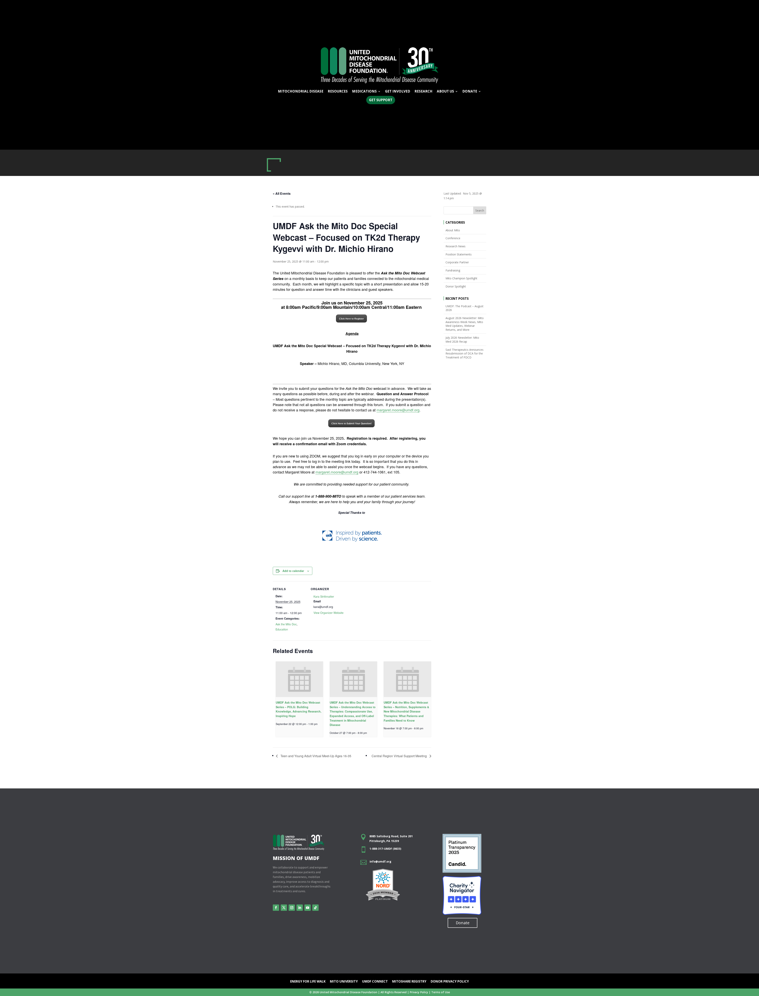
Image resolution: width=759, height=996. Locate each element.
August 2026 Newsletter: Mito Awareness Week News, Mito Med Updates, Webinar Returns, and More (465, 324)
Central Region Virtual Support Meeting (400, 756)
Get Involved (397, 92)
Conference (453, 238)
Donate (462, 922)
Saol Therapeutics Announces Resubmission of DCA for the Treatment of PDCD (464, 353)
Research (423, 92)
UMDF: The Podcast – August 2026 (464, 308)
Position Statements (459, 254)
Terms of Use (440, 992)
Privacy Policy (419, 992)
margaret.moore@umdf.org (398, 409)
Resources (338, 92)
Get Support (380, 100)
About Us (445, 92)
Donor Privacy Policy (450, 982)
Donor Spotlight (456, 286)
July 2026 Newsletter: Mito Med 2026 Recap (462, 339)
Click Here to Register (351, 318)
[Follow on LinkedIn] (299, 907)
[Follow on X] (284, 907)
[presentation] (299, 679)
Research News (455, 246)
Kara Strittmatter (323, 596)
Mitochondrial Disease (300, 92)
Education (282, 629)
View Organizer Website (328, 613)
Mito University (344, 982)
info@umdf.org (380, 861)
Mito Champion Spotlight (461, 278)
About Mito (453, 230)
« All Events (282, 193)
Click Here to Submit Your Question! (351, 423)
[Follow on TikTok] (315, 907)
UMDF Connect (375, 982)
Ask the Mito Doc (286, 624)
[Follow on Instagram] (292, 907)
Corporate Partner (457, 262)
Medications (364, 92)
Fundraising (453, 270)
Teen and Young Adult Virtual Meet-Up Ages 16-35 (315, 756)
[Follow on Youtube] (307, 907)
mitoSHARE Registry (409, 982)
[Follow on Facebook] (276, 907)
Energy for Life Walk (308, 982)
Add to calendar (293, 571)
